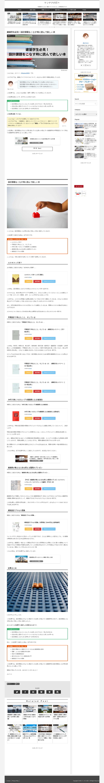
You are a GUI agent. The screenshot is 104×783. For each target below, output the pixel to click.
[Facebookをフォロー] (84, 65)
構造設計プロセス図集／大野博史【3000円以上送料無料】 (42, 522)
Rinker (30, 277)
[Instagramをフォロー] (86, 65)
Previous (6, 19)
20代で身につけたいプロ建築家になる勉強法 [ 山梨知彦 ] (42, 411)
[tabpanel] (14, 18)
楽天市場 (37, 281)
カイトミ (86, 43)
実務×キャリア (12, 683)
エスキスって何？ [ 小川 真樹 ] (33, 274)
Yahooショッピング (49, 281)
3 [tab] (54, 27)
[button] (95, 104)
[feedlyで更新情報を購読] (88, 65)
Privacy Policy (15, 780)
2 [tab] (52, 27)
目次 (35, 148)
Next (98, 19)
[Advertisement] (37, 165)
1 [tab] (49, 27)
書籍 (18, 683)
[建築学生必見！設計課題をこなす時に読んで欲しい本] (33, 692)
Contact (8, 780)
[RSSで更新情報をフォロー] (90, 65)
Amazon (28, 281)
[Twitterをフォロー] (81, 65)
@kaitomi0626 (25, 73)
